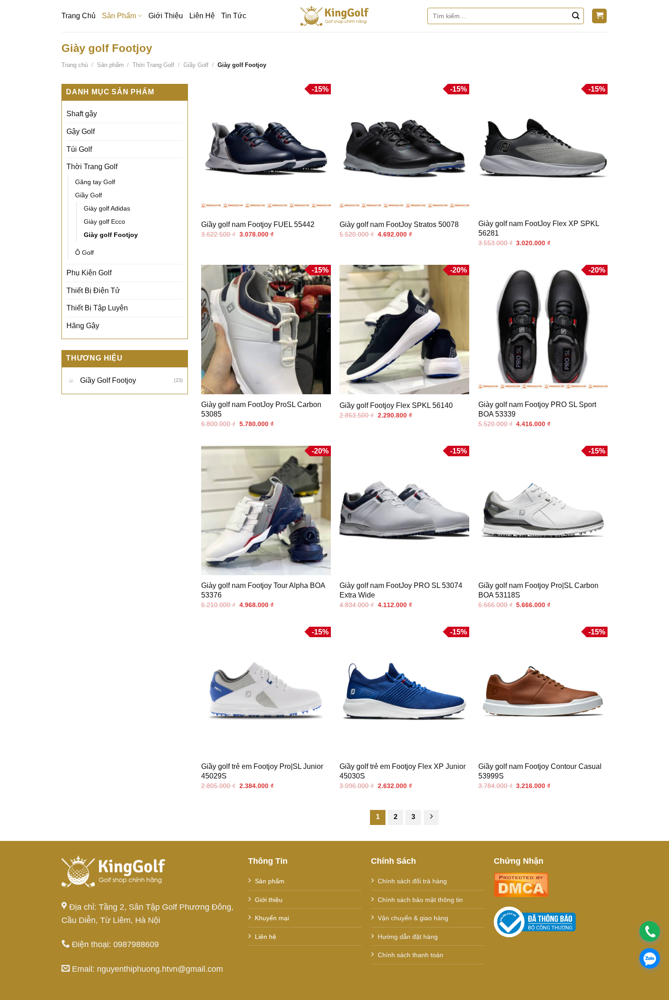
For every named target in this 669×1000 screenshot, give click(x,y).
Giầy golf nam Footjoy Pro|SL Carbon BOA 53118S (538, 590)
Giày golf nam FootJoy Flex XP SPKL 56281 (538, 228)
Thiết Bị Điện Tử (93, 290)
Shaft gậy (81, 114)
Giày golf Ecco (104, 221)
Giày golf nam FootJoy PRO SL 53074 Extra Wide (401, 590)
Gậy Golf (80, 131)
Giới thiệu (269, 899)
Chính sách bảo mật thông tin (420, 899)
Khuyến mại (272, 918)
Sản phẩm (110, 65)
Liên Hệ (202, 16)
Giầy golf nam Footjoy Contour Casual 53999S (540, 771)
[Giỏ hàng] (599, 16)
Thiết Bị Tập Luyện (97, 308)
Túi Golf (79, 149)
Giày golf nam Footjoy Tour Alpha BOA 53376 (263, 590)
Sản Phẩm (119, 16)
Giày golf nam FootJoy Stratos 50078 (399, 224)
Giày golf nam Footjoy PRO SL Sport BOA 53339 (537, 409)
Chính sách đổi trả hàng (412, 881)
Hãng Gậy (82, 326)
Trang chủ (74, 65)
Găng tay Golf (95, 182)
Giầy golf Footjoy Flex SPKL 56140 (396, 405)
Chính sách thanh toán (410, 955)
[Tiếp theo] (431, 817)
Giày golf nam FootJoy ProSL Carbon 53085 (261, 409)
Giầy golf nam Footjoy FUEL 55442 (257, 224)
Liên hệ (265, 936)
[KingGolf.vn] (334, 16)
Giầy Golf (195, 65)
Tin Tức (233, 16)
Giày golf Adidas (107, 208)
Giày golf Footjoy (111, 234)
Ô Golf (84, 252)
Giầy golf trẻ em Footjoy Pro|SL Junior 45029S (262, 771)
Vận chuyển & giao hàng (413, 918)
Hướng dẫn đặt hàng (408, 936)
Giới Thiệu (165, 16)
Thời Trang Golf (153, 65)
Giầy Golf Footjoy (108, 380)
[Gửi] (575, 16)
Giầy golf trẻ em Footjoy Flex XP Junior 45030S (403, 771)
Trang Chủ (78, 16)
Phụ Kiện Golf (89, 273)
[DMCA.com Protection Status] (521, 884)
